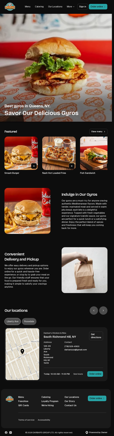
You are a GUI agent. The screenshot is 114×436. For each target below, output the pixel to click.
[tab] (12, 321)
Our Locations (55, 6)
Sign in (82, 6)
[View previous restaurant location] (94, 310)
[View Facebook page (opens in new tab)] (6, 432)
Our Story (70, 401)
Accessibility (44, 420)
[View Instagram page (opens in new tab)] (10, 432)
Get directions (96, 336)
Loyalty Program (49, 401)
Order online (95, 373)
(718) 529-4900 (71, 346)
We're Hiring (47, 405)
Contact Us (70, 405)
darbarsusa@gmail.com (75, 349)
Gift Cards (23, 405)
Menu (27, 6)
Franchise (23, 401)
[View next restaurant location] (103, 310)
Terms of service (26, 420)
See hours (78, 374)
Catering (39, 6)
